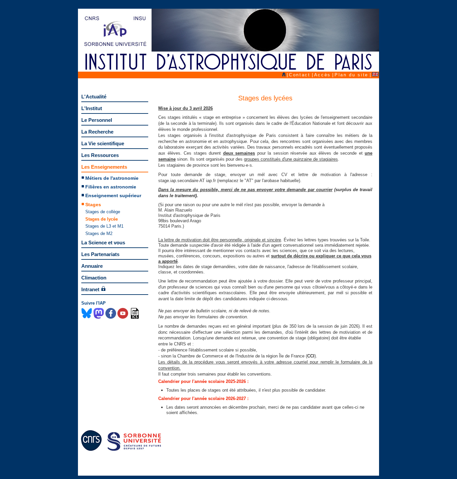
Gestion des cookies (308, 470)
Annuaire (92, 266)
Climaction (93, 278)
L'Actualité (93, 96)
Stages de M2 (98, 233)
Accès (322, 74)
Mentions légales (355, 470)
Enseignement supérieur (113, 195)
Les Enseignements (104, 167)
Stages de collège (102, 211)
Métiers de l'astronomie (112, 178)
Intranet (90, 289)
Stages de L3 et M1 (104, 226)
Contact (299, 74)
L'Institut (91, 108)
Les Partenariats (100, 254)
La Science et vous (103, 242)
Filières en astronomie (110, 186)
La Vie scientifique (102, 143)
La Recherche (97, 132)
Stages (93, 204)
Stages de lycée (101, 219)
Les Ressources (100, 155)
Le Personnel (96, 120)
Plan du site (351, 74)
